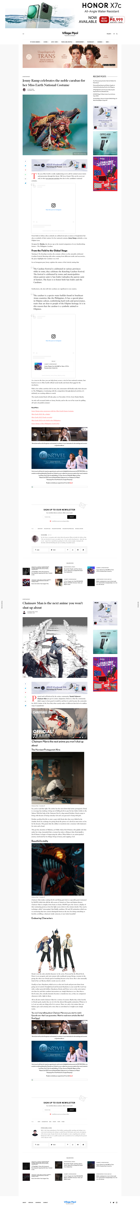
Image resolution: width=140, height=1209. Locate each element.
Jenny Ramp (40, 528)
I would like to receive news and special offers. (60, 521)
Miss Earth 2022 (47, 528)
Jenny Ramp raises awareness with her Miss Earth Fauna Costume (53, 411)
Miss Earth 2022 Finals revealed (42, 417)
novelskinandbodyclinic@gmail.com (44, 473)
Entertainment (26, 76)
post (74, 383)
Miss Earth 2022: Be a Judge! (41, 414)
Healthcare (38, 567)
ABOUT (24, 1202)
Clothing (34, 580)
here (37, 1018)
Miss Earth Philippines (56, 528)
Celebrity (46, 364)
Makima (54, 1121)
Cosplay (39, 566)
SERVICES (30, 1202)
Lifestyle (44, 567)
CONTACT (45, 1202)
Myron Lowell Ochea (33, 611)
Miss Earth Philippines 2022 (68, 528)
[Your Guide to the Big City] (70, 34)
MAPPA (58, 1121)
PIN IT (60, 165)
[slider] (51, 737)
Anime (39, 1121)
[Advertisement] (105, 220)
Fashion (46, 580)
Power (63, 1121)
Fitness (33, 567)
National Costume (79, 528)
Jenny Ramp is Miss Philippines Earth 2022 (45, 423)
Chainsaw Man (45, 1121)
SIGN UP (72, 517)
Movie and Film (108, 579)
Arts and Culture (41, 579)
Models (33, 581)
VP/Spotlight (35, 569)
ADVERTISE (38, 1202)
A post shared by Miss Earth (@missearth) (53, 230)
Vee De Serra (31, 89)
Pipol (37, 581)
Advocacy (34, 566)
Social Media (45, 568)
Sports (73, 566)
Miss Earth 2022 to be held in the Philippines (46, 420)
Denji (50, 1121)
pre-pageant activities (53, 178)
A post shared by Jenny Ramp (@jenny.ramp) (53, 375)
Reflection (38, 568)
